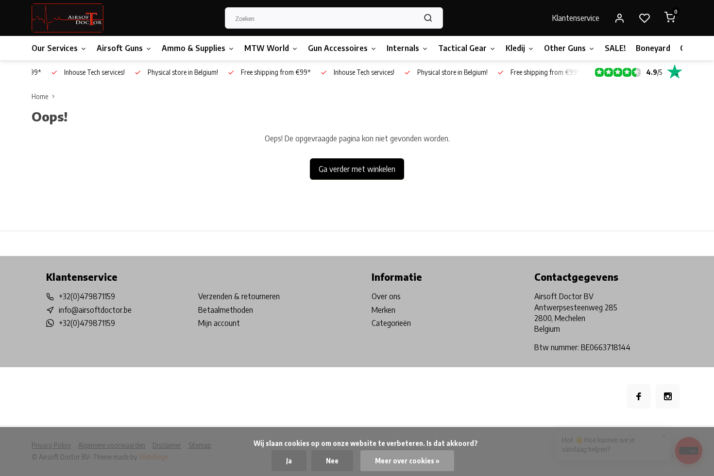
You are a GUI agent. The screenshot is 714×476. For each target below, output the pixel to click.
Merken (383, 310)
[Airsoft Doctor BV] (67, 18)
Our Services (55, 48)
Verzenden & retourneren (239, 296)
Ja (289, 461)
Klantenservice (575, 18)
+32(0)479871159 (87, 296)
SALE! (615, 48)
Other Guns (565, 48)
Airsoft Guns (120, 48)
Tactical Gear (462, 48)
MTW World (266, 48)
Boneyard (653, 48)
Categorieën (391, 323)
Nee (332, 461)
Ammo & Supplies (193, 48)
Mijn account (219, 323)
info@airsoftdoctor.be (95, 310)
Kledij (515, 48)
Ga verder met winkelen (357, 169)
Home (40, 96)
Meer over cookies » (407, 461)
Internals (403, 48)
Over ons (386, 296)
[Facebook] (639, 396)
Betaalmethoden (225, 310)
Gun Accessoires (338, 48)
